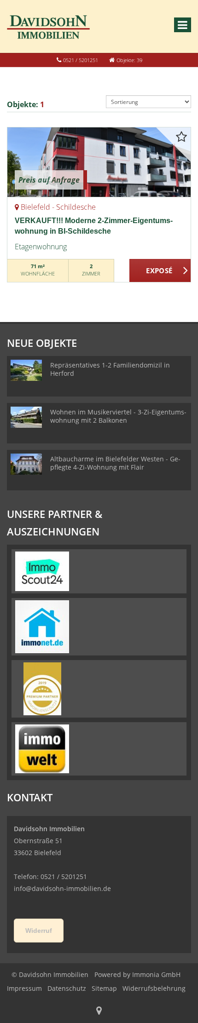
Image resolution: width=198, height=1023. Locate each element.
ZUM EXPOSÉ (160, 270)
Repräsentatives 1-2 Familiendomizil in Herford (110, 369)
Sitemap (104, 988)
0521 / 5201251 (80, 60)
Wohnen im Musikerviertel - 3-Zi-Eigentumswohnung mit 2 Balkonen (118, 416)
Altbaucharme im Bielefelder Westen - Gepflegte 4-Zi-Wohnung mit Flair (115, 462)
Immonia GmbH (156, 974)
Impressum (24, 988)
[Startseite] (48, 26)
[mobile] (182, 24)
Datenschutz (66, 988)
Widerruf (38, 930)
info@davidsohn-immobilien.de (62, 888)
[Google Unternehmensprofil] (99, 1011)
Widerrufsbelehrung (154, 988)
